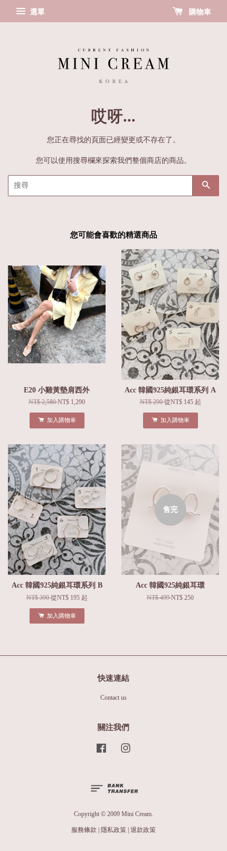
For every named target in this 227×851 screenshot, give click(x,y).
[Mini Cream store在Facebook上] (101, 750)
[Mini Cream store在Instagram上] (125, 750)
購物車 (199, 12)
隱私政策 (113, 830)
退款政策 (143, 830)
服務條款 (84, 830)
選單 (36, 12)
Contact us (113, 697)
